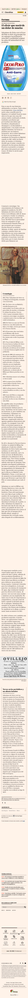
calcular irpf (5, 933)
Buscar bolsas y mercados (9, 902)
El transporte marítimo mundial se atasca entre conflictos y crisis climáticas (13, 877)
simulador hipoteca (14, 933)
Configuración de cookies (9, 984)
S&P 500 (14, 9)
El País (24, 15)
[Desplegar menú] (3, 12)
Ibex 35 (3, 9)
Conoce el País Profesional (14, 951)
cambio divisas (14, 938)
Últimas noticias (6, 873)
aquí (24, 821)
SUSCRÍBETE (20, 12)
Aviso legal (12, 982)
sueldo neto (22, 933)
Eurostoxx (8, 910)
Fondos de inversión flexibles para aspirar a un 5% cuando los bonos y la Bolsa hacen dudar (13, 889)
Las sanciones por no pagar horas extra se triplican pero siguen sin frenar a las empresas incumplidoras (14, 883)
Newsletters (16, 986)
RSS (12, 986)
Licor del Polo (18, 110)
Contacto (8, 982)
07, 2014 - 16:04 (16, 93)
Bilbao (18, 810)
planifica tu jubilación (5, 939)
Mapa (10, 986)
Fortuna (5, 20)
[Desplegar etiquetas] (25, 810)
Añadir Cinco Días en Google (10, 101)
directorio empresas (22, 939)
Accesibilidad (5, 986)
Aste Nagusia (5, 810)
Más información (5, 817)
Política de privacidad (19, 984)
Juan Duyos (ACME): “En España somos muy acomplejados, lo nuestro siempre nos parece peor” (14, 895)
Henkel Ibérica (12, 810)
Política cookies (18, 982)
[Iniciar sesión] (25, 12)
